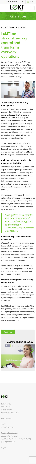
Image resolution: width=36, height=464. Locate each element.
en (22, 2)
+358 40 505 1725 (12, 2)
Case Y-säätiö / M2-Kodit (14, 27)
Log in (31, 2)
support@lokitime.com (9, 436)
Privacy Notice (6, 418)
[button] (32, 350)
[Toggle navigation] (31, 8)
